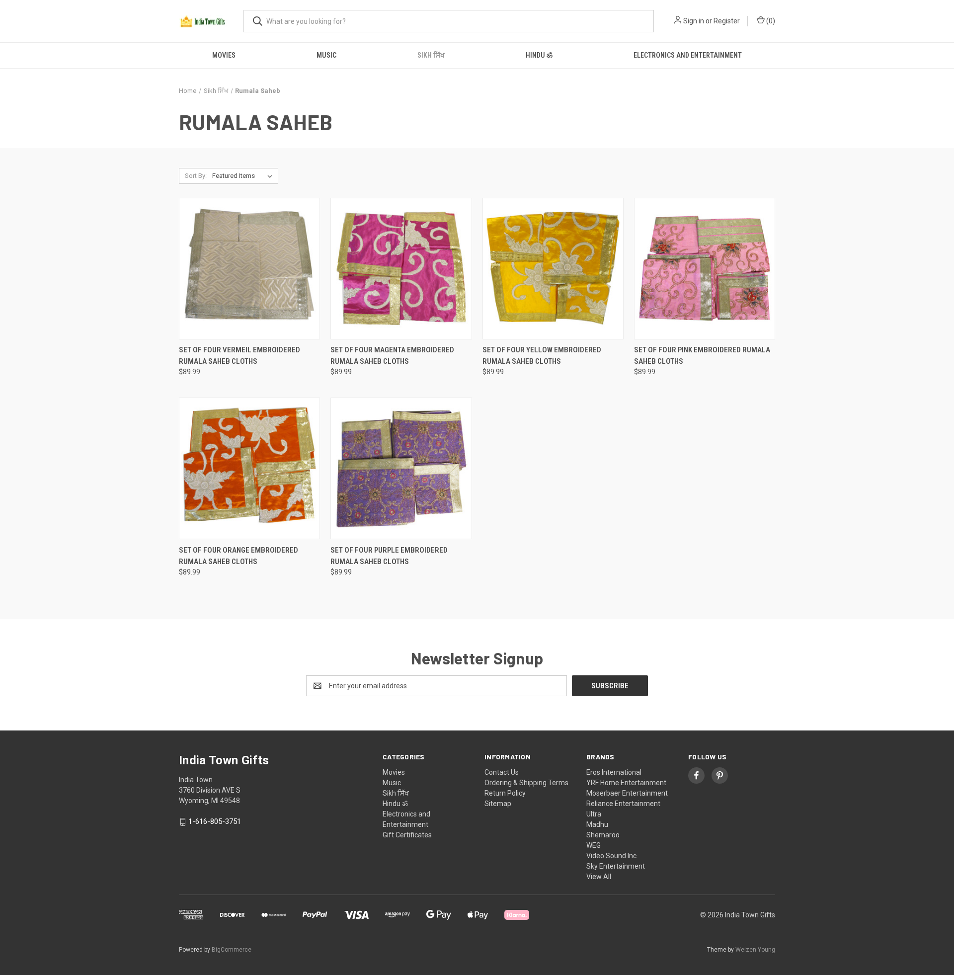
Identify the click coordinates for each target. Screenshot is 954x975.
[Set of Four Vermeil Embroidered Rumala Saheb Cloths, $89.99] (249, 268)
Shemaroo (603, 835)
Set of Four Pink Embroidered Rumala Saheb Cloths (702, 355)
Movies (224, 55)
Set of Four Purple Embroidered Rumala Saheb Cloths (389, 556)
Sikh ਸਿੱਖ (431, 55)
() (770, 21)
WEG (593, 845)
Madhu (597, 824)
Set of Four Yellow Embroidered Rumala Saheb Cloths (541, 355)
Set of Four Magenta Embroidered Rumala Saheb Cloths (392, 355)
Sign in (693, 21)
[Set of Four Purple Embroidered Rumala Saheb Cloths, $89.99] (401, 468)
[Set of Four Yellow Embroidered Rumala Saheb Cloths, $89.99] (553, 268)
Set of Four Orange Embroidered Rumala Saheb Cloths (238, 556)
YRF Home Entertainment (626, 783)
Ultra (593, 814)
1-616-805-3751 (214, 821)
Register (727, 21)
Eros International (613, 772)
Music (326, 55)
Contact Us (501, 772)
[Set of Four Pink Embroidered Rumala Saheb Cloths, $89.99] (704, 268)
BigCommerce (231, 949)
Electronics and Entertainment (688, 55)
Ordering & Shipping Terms (526, 783)
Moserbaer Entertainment (627, 793)
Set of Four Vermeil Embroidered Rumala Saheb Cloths (239, 355)
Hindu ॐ (539, 55)
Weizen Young (755, 949)
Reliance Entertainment (623, 804)
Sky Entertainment (615, 866)
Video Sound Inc (611, 856)
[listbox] (244, 175)
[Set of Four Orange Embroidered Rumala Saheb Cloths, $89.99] (249, 468)
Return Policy (505, 793)
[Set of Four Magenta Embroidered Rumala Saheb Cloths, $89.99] (401, 268)
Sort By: (196, 175)
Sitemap (497, 804)
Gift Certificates (407, 835)
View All (598, 877)
